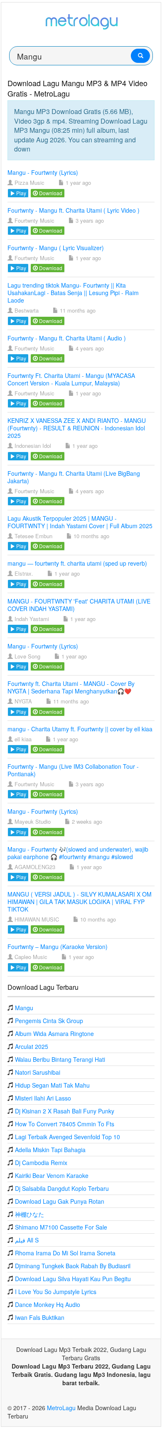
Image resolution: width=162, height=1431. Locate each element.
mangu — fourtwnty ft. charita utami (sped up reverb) (77, 563)
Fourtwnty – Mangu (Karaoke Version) (57, 946)
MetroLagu (61, 1408)
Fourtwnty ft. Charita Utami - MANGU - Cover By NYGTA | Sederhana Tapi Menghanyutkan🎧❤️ (71, 687)
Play (20, 192)
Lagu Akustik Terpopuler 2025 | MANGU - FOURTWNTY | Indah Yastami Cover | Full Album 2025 (79, 522)
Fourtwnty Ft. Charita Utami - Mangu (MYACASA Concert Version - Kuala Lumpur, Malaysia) (71, 379)
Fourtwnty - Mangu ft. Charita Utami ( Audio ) (66, 338)
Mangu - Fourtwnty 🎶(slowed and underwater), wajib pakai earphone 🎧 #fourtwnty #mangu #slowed (77, 853)
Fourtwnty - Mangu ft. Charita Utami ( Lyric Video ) (73, 210)
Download (50, 192)
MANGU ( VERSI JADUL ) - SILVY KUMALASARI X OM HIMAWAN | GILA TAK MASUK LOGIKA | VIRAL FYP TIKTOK (79, 901)
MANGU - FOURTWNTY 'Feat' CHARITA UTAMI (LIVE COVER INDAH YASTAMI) (78, 605)
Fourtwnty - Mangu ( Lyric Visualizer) (55, 247)
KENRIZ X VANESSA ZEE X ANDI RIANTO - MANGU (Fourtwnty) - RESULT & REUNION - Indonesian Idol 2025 (76, 428)
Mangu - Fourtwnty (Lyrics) (42, 172)
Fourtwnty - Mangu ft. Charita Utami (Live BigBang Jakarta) (73, 477)
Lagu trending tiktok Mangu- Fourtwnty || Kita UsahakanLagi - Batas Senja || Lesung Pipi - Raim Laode (73, 292)
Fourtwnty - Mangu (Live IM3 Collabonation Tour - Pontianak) (73, 770)
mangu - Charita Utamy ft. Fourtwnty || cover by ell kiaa (79, 729)
